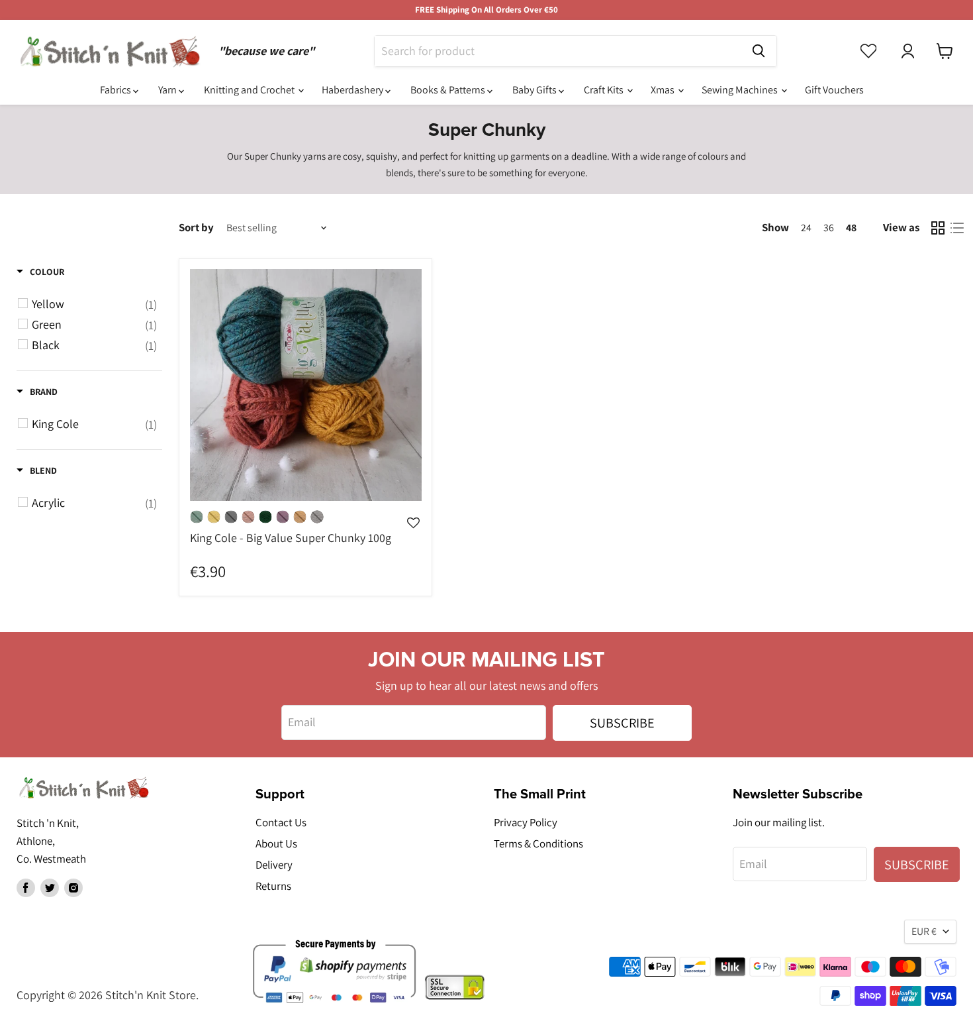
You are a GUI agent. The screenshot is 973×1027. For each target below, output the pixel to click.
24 (806, 228)
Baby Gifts (535, 90)
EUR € (924, 931)
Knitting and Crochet (250, 90)
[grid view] (937, 227)
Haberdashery (353, 90)
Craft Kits (605, 90)
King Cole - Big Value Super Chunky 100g (290, 537)
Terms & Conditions (538, 843)
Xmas (663, 90)
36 (828, 228)
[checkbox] (84, 304)
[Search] (758, 51)
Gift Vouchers (834, 90)
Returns (273, 886)
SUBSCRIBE (622, 722)
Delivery (274, 864)
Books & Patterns (448, 90)
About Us (276, 843)
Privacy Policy (525, 822)
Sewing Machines (741, 90)
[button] (413, 546)
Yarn (168, 90)
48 (851, 228)
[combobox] (558, 51)
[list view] (956, 227)
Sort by (196, 227)
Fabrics (116, 90)
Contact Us (280, 822)
